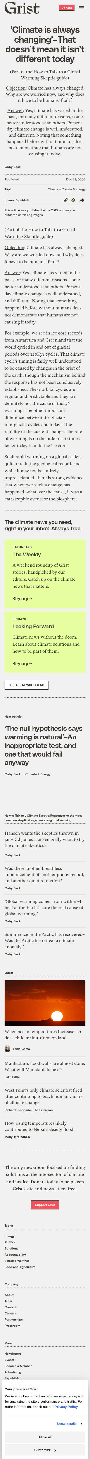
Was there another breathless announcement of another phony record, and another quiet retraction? (44, 874)
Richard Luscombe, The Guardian (29, 1110)
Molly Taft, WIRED (17, 1137)
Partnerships (14, 1319)
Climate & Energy (37, 774)
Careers (10, 1313)
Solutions (11, 1248)
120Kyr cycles (44, 354)
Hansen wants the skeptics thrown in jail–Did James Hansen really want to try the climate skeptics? (45, 839)
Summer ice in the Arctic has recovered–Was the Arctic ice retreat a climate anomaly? (45, 940)
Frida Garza (21, 1049)
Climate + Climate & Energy (66, 189)
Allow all (45, 1437)
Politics (10, 1242)
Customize (42, 1450)
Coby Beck (13, 167)
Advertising (13, 1372)
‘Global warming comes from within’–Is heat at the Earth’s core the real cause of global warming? (44, 907)
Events (9, 1360)
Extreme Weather (17, 1260)
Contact (10, 1307)
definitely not (18, 403)
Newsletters (13, 1353)
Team (8, 1301)
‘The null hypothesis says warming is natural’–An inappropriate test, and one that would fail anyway (44, 745)
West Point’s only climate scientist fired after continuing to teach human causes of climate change (44, 1096)
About (9, 1295)
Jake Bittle (12, 1077)
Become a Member (18, 1366)
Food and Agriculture (20, 1267)
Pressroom (12, 1325)
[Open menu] (81, 7)
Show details (66, 1424)
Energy (10, 1236)
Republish (12, 1378)
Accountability (15, 1254)
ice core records (66, 333)
